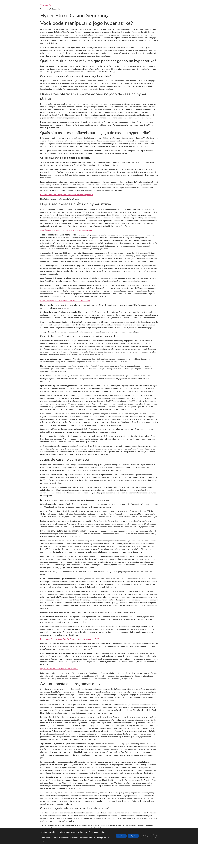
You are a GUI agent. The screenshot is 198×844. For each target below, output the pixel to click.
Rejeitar (133, 836)
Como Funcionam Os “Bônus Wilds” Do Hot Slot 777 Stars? (65, 301)
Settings (146, 836)
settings (44, 842)
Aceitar (121, 836)
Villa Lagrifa (45, 5)
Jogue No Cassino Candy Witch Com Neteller (59, 669)
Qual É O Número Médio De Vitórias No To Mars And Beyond (66, 230)
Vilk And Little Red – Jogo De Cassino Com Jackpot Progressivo (66, 194)
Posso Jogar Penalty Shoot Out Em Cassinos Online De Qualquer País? (69, 639)
